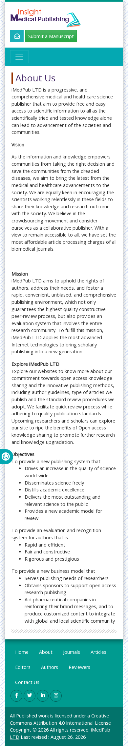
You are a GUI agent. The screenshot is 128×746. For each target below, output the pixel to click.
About (46, 652)
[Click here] (13, 36)
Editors (23, 667)
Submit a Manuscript (51, 36)
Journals (71, 652)
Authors (49, 667)
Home (22, 652)
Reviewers (79, 667)
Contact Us (27, 682)
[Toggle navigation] (19, 56)
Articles (98, 652)
